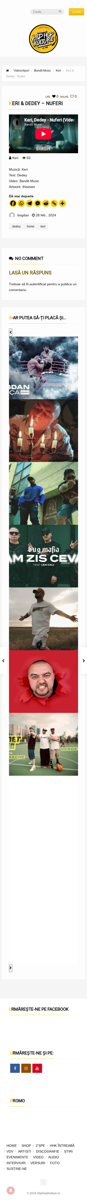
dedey (16, 226)
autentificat (37, 284)
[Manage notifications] (10, 1190)
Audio (53, 1157)
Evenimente (17, 1157)
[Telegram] (29, 203)
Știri (68, 1151)
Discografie (47, 1151)
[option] (43, 368)
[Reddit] (46, 203)
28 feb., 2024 (46, 215)
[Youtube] (37, 1068)
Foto (55, 1163)
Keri (15, 158)
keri (43, 226)
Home (12, 1146)
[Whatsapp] (21, 203)
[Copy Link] (54, 203)
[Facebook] (13, 203)
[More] (62, 203)
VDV (10, 1151)
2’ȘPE (40, 1146)
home (30, 226)
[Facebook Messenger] (37, 203)
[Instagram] (26, 1068)
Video (38, 1157)
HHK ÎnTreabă (62, 1146)
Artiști (24, 1151)
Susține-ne (17, 1169)
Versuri (37, 1163)
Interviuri (16, 1163)
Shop (26, 1146)
